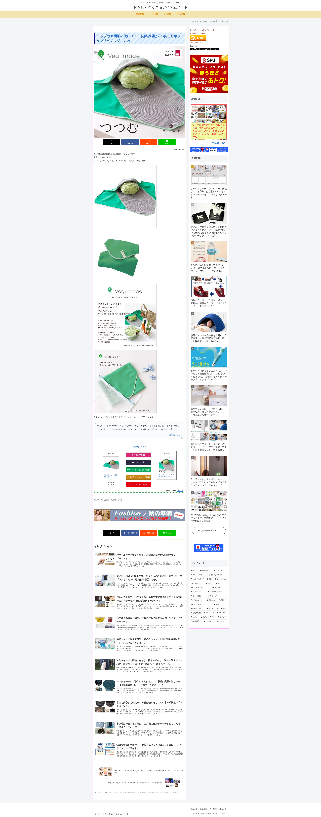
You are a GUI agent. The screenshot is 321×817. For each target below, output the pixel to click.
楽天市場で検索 (138, 455)
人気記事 (213, 809)
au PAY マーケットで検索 (138, 477)
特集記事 (203, 809)
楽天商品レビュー (175, 435)
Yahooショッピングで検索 (138, 470)
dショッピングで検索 (138, 484)
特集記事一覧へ (219, 143)
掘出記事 (222, 809)
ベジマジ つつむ (139, 447)
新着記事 (193, 809)
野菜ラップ (117, 500)
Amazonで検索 (138, 462)
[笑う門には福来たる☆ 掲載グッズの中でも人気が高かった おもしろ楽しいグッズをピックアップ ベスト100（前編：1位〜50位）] (208, 122)
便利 (97, 500)
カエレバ (180, 491)
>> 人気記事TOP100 (207, 530)
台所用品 (106, 500)
